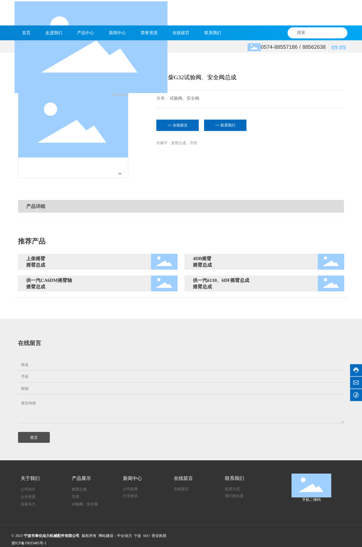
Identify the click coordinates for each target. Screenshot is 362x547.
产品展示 (81, 478)
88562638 (314, 47)
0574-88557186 (279, 47)
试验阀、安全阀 (184, 98)
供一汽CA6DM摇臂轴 (49, 280)
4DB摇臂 (202, 258)
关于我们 (30, 478)
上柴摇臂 (35, 258)
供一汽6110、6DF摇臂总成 (221, 280)
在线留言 (183, 478)
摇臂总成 (35, 265)
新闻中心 (132, 478)
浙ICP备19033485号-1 (28, 543)
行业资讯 (130, 496)
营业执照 (159, 536)
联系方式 (232, 489)
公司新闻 (130, 489)
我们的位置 (234, 496)
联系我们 (234, 478)
